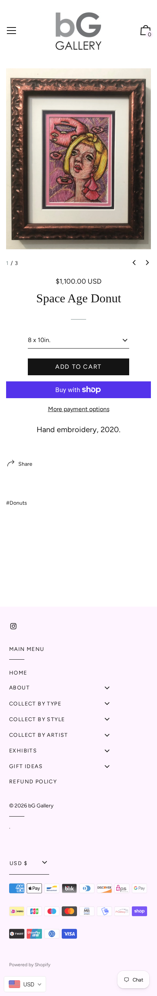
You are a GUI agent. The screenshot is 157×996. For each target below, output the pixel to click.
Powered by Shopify (29, 964)
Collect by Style (37, 719)
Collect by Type (35, 704)
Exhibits (23, 750)
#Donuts (16, 503)
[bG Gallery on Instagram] (13, 626)
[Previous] (134, 262)
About (19, 687)
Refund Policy (33, 781)
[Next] (147, 262)
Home (18, 673)
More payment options (78, 409)
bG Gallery (40, 805)
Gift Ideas (26, 766)
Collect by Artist (38, 735)
